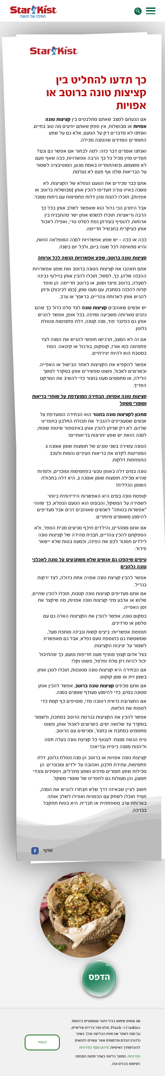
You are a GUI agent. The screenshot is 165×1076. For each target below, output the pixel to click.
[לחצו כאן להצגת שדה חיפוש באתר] (138, 11)
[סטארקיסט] (33, 12)
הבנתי (42, 1042)
